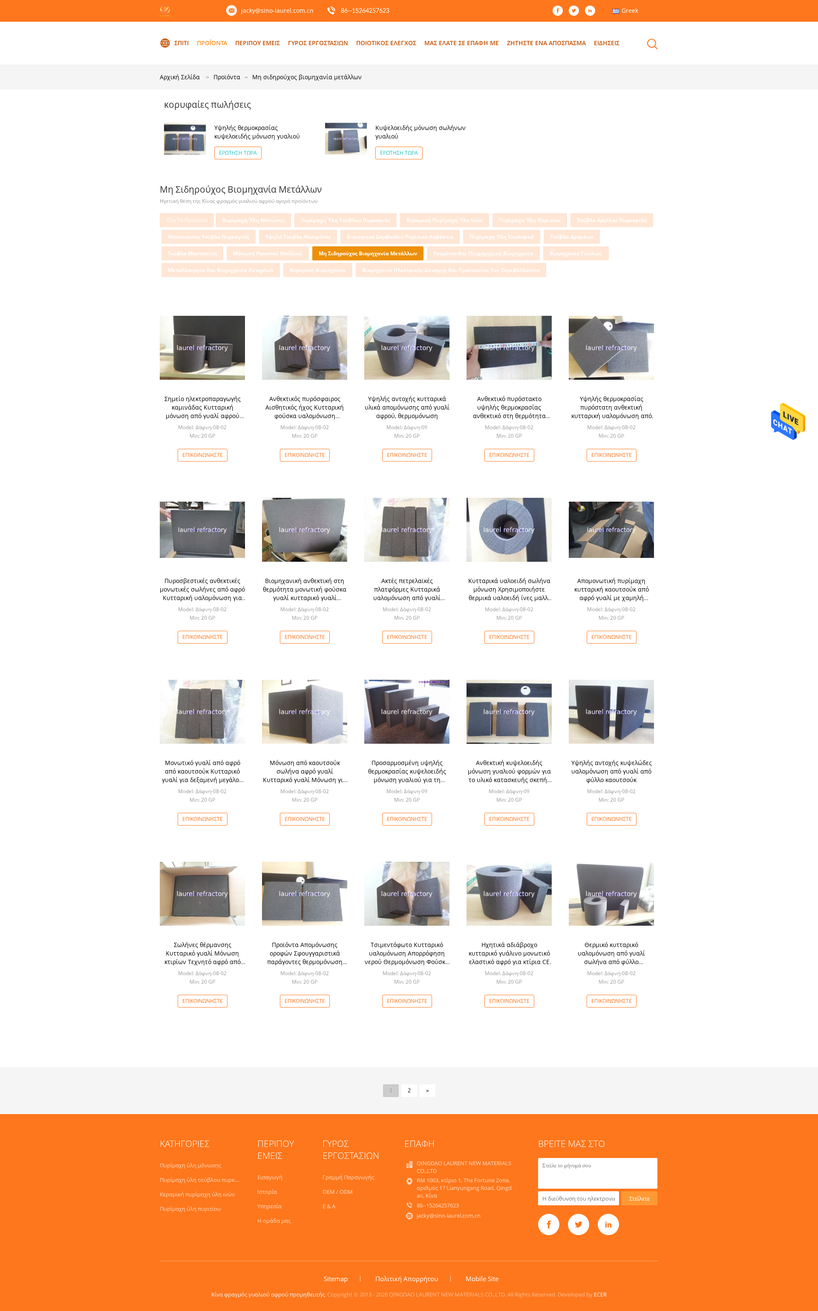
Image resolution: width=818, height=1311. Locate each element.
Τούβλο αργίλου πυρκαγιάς (612, 220)
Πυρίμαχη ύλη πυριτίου (530, 220)
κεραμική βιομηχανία (318, 270)
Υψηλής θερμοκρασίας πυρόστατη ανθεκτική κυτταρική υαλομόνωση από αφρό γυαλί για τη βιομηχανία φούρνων (611, 416)
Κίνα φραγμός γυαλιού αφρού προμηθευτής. (269, 1294)
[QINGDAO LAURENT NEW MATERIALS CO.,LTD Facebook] (560, 11)
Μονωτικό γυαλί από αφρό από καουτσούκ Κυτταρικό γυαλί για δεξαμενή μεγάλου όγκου (202, 775)
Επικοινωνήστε (202, 455)
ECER (600, 1294)
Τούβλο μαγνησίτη (192, 253)
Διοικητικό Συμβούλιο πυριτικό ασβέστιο (400, 236)
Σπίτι (181, 43)
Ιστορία (267, 1191)
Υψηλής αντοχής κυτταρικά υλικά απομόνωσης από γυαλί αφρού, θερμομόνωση (407, 407)
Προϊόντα (212, 43)
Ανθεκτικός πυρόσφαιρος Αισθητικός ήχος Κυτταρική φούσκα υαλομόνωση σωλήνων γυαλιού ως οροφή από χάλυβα (304, 416)
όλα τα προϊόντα (186, 220)
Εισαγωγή (269, 1177)
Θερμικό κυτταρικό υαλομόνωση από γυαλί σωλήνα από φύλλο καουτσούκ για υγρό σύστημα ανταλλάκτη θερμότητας (611, 962)
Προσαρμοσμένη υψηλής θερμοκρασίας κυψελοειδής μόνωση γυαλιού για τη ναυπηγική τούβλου (407, 775)
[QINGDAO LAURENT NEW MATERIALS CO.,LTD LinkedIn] (592, 11)
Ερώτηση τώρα (238, 152)
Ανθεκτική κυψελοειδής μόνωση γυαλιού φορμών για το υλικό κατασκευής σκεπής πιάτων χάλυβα (509, 775)
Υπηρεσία (269, 1206)
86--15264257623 (365, 11)
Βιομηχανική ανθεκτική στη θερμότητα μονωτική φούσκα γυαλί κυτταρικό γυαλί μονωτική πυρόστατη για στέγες (304, 598)
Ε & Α (329, 1206)
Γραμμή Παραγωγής (348, 1177)
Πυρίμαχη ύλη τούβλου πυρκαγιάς (345, 220)
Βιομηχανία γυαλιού (576, 253)
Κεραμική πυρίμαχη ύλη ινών (444, 220)
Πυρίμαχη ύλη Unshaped (501, 236)
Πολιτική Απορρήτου (406, 1279)
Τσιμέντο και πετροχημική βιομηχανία (483, 253)
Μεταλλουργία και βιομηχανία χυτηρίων (221, 270)
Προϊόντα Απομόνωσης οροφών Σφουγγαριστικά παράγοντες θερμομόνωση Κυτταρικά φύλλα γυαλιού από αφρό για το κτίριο (305, 962)
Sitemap (336, 1279)
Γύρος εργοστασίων (318, 43)
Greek (630, 10)
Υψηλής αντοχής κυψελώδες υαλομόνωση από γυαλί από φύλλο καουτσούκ (611, 771)
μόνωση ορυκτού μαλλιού (267, 253)
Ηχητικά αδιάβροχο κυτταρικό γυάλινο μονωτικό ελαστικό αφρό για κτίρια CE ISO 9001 (509, 957)
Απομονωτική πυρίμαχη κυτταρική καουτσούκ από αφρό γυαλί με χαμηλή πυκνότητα (611, 593)
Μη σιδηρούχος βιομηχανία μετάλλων (307, 77)
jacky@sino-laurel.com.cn (277, 10)
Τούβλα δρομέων (571, 236)
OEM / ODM (338, 1191)
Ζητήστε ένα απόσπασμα (546, 43)
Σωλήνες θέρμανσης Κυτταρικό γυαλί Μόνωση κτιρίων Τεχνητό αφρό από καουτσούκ (202, 957)
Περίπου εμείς (257, 43)
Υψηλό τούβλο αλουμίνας (298, 236)
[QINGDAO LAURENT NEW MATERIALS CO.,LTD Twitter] (576, 11)
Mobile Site (482, 1279)
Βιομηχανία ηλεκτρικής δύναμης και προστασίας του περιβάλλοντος (451, 270)
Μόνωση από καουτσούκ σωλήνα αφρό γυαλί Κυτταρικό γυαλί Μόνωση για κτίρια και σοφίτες (305, 775)
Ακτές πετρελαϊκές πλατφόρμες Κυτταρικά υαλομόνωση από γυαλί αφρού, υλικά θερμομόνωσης (407, 593)
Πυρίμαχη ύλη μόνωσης (253, 220)
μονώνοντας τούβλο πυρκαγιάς (208, 236)
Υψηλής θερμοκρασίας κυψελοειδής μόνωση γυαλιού (257, 132)
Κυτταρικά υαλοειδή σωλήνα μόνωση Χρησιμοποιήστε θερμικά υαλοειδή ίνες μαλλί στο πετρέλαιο (509, 593)
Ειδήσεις (606, 43)
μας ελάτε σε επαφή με (461, 43)
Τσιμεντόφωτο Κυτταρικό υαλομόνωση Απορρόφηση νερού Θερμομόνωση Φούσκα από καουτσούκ (407, 957)
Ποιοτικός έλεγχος (386, 43)
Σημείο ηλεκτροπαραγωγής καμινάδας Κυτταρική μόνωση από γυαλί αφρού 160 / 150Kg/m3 (202, 411)
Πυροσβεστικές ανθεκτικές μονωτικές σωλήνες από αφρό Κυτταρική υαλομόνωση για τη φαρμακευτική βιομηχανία (202, 593)
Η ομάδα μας (274, 1220)
